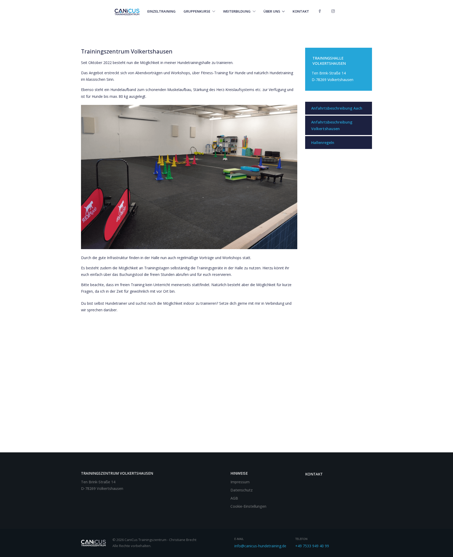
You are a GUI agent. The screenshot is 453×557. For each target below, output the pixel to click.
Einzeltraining (161, 11)
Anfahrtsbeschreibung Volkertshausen (331, 125)
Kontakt (301, 11)
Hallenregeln (322, 142)
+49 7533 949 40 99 (312, 545)
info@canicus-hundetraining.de (260, 545)
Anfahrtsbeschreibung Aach (336, 108)
